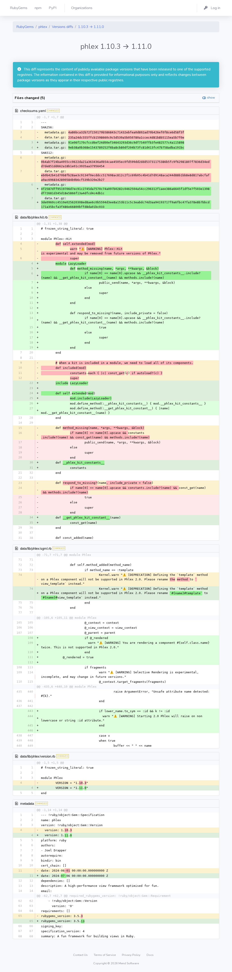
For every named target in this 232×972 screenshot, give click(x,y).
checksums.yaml (33, 110)
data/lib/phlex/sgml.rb (35, 548)
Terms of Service (105, 955)
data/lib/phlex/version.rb (37, 756)
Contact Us (80, 955)
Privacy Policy (131, 955)
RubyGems (25, 26)
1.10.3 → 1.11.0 (91, 26)
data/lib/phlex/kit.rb (34, 217)
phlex (43, 26)
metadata (27, 803)
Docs (150, 955)
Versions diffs (62, 26)
